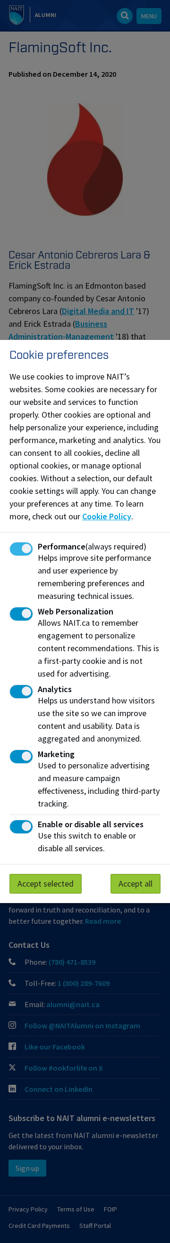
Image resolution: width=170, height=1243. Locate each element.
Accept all (136, 883)
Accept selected (45, 883)
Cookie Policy (106, 516)
